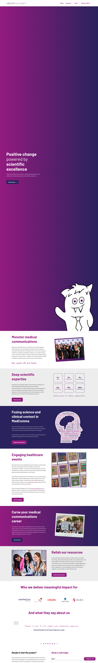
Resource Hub (85, 3)
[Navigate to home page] (16, 3)
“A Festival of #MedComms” (36, 488)
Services (68, 3)
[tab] (43, 643)
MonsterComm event (32, 482)
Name (53, 659)
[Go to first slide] (57, 644)
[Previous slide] (41, 644)
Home (61, 3)
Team (75, 3)
